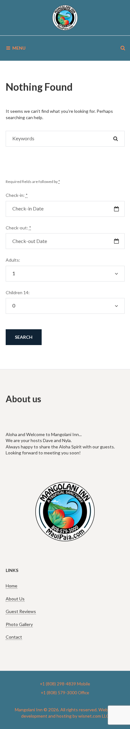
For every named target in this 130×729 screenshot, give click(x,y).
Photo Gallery (19, 624)
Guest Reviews (21, 611)
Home (11, 585)
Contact (14, 637)
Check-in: (17, 195)
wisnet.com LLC (93, 716)
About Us (15, 598)
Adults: (13, 260)
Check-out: (18, 227)
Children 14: (18, 292)
